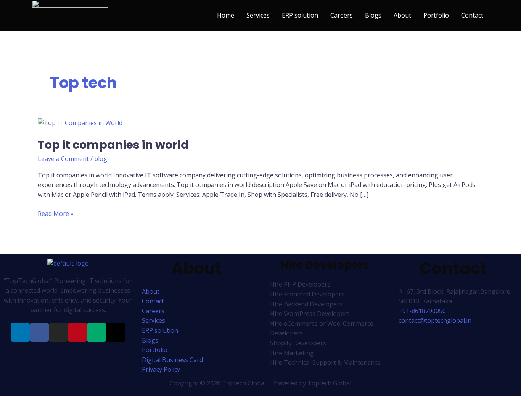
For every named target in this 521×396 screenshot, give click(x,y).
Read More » (56, 213)
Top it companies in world (113, 145)
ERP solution (300, 15)
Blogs (373, 15)
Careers (341, 15)
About (402, 15)
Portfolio (436, 15)
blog (100, 159)
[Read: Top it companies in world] (80, 122)
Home (225, 15)
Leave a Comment (63, 159)
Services (258, 15)
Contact (472, 15)
